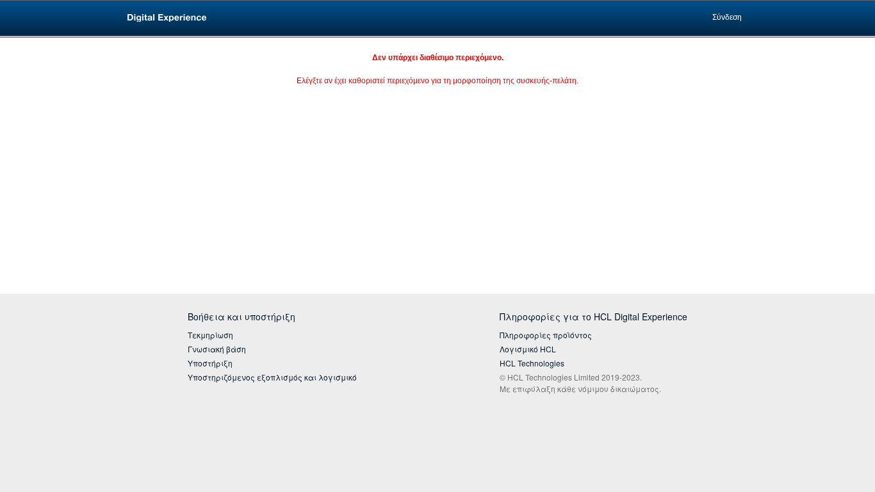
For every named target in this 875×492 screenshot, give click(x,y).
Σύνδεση (727, 17)
